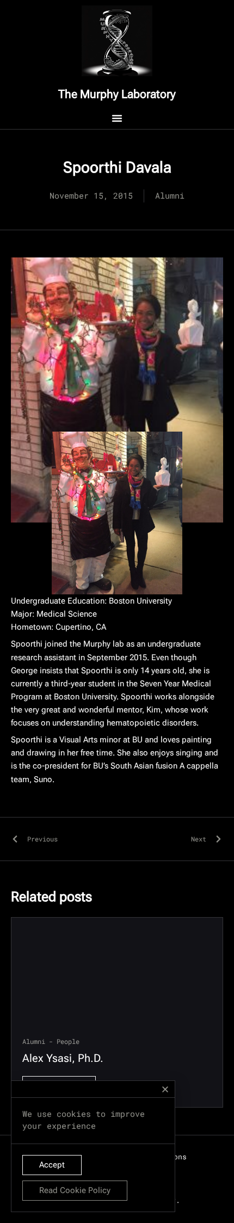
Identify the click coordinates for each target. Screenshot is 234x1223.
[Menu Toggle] (117, 118)
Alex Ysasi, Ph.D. (62, 1058)
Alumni (33, 1041)
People (68, 1041)
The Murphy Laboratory (117, 94)
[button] (165, 1089)
